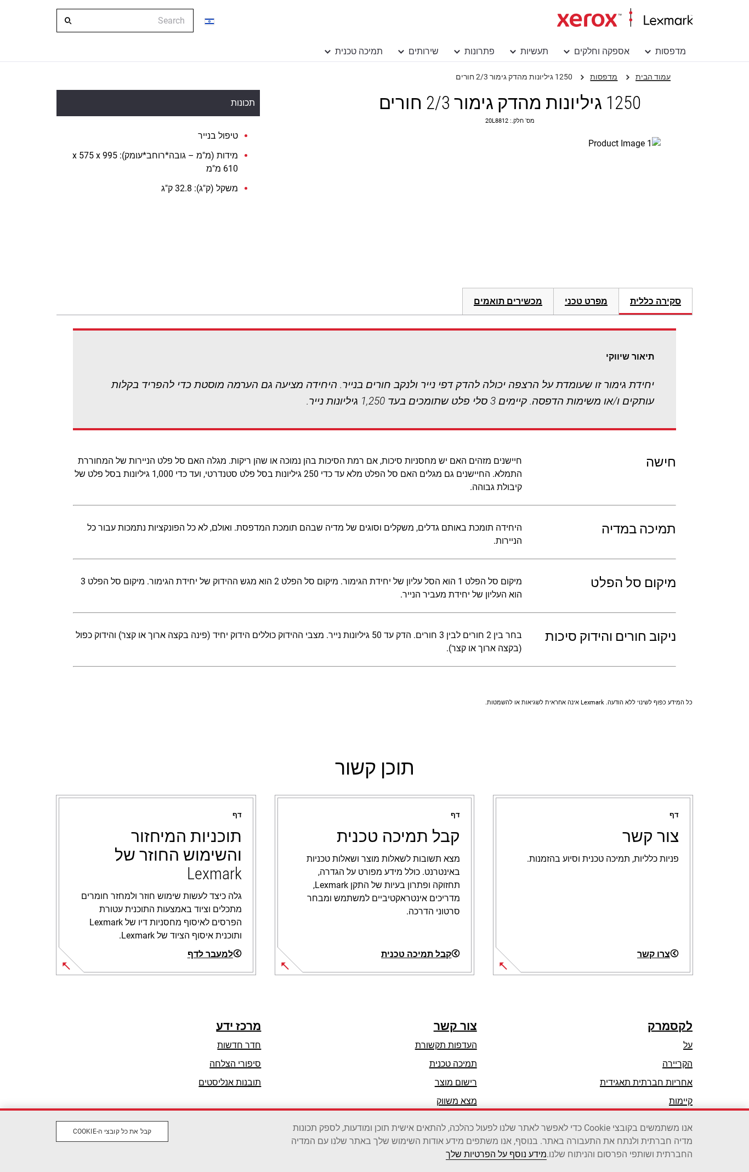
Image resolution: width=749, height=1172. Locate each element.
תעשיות (534, 51)
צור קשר (455, 1026)
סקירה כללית (655, 301)
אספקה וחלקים (601, 51)
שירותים (423, 51)
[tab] (656, 301)
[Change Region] (210, 21)
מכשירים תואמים (508, 301)
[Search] (67, 20)
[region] (374, 1140)
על (688, 1045)
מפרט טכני (586, 301)
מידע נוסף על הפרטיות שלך (496, 1154)
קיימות (681, 1101)
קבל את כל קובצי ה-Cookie (112, 1131)
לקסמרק (670, 1026)
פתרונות (479, 51)
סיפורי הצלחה (235, 1064)
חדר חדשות (239, 1045)
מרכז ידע (238, 1026)
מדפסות (670, 51)
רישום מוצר (456, 1082)
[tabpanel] (374, 500)
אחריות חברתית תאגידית (646, 1082)
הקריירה (677, 1064)
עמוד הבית (625, 18)
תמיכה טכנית (359, 51)
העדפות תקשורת (446, 1045)
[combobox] (125, 20)
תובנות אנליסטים (229, 1082)
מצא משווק (456, 1101)
